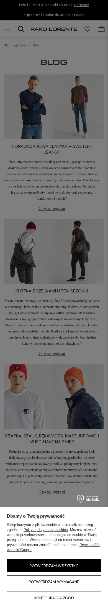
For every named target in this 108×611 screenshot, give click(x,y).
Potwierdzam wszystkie (54, 565)
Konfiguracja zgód (54, 597)
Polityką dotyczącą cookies (46, 530)
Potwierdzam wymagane (54, 581)
